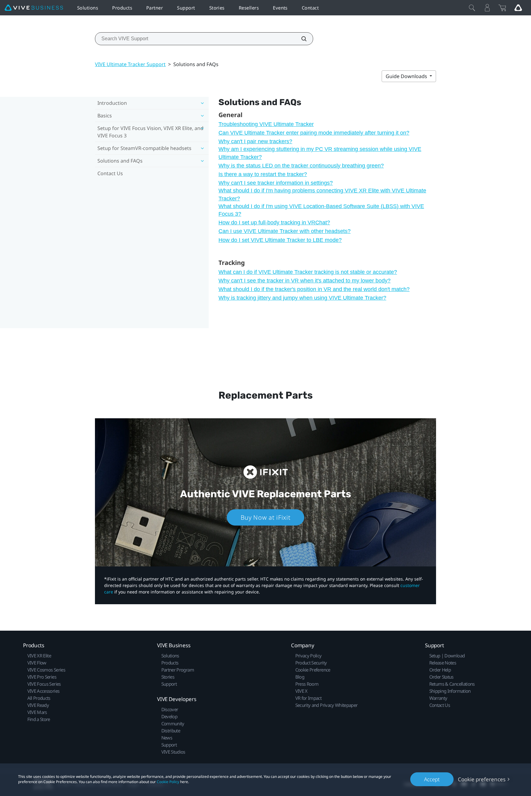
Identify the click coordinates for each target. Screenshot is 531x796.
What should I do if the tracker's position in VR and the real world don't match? (314, 289)
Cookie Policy (168, 781)
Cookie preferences (481, 779)
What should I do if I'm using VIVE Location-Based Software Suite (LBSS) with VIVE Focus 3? (321, 210)
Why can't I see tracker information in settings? (275, 183)
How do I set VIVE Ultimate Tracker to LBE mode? (280, 240)
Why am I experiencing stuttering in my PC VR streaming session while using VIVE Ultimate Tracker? (319, 153)
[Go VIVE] (518, 7)
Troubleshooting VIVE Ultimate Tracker (266, 124)
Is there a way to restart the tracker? (262, 174)
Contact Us (110, 173)
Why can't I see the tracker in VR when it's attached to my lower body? (304, 281)
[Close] (472, 7)
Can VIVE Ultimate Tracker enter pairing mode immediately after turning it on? (313, 133)
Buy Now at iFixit (266, 517)
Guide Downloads (407, 76)
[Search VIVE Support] (300, 39)
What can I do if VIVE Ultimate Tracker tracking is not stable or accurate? (307, 272)
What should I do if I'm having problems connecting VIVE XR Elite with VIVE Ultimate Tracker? (322, 194)
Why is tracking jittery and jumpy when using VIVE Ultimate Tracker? (302, 298)
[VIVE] (34, 8)
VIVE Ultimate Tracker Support (130, 64)
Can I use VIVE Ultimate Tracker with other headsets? (284, 231)
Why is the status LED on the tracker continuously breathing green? (301, 166)
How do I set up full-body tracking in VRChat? (274, 222)
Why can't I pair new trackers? (255, 141)
